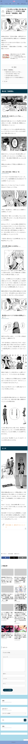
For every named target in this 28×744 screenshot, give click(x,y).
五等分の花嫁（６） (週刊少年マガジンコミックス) (15, 526)
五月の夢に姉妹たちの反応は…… (13, 75)
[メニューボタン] (1, 1)
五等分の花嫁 (10, 553)
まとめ (5, 81)
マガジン (4, 553)
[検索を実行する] (25, 720)
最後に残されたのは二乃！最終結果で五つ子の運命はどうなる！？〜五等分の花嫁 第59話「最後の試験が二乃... (17, 56)
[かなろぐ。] (14, 1)
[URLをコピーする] (22, 558)
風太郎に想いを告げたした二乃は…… (14, 71)
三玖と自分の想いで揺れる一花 (12, 73)
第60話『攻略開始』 (9, 70)
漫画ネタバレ (16, 553)
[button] (14, 103)
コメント (5, 656)
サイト (4, 683)
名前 (4, 673)
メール (5, 678)
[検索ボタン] (26, 1)
